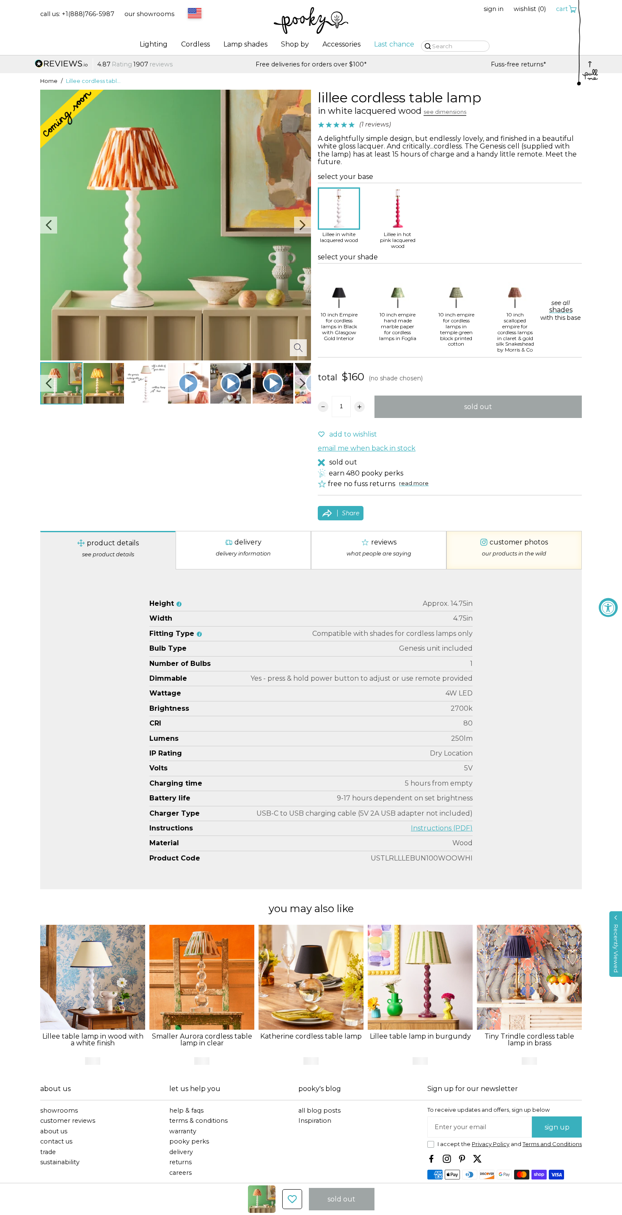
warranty (182, 1131)
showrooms (59, 1110)
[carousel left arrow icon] (48, 225)
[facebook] (431, 1159)
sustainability (60, 1162)
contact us (56, 1141)
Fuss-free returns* (518, 64)
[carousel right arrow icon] (302, 225)
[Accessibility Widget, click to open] (608, 607)
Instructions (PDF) (442, 828)
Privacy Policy (490, 1144)
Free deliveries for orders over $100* (311, 64)
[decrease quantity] (323, 406)
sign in (494, 9)
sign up (557, 1127)
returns (180, 1162)
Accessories (341, 44)
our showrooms (149, 14)
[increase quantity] (359, 406)
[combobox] (193, 14)
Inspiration (314, 1120)
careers (180, 1173)
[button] (615, 944)
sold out (478, 407)
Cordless (195, 44)
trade (48, 1152)
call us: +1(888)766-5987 (77, 14)
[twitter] (477, 1159)
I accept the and (510, 1144)
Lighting (154, 44)
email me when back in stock (367, 448)
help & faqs (186, 1110)
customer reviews (67, 1120)
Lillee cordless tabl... (93, 81)
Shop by (295, 44)
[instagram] (447, 1159)
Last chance (394, 44)
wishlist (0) (530, 9)
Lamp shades (245, 44)
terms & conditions (198, 1120)
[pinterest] (462, 1159)
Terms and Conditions (552, 1144)
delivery (181, 1152)
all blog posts (319, 1110)
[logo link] (311, 21)
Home (49, 81)
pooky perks (189, 1141)
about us (53, 1131)
